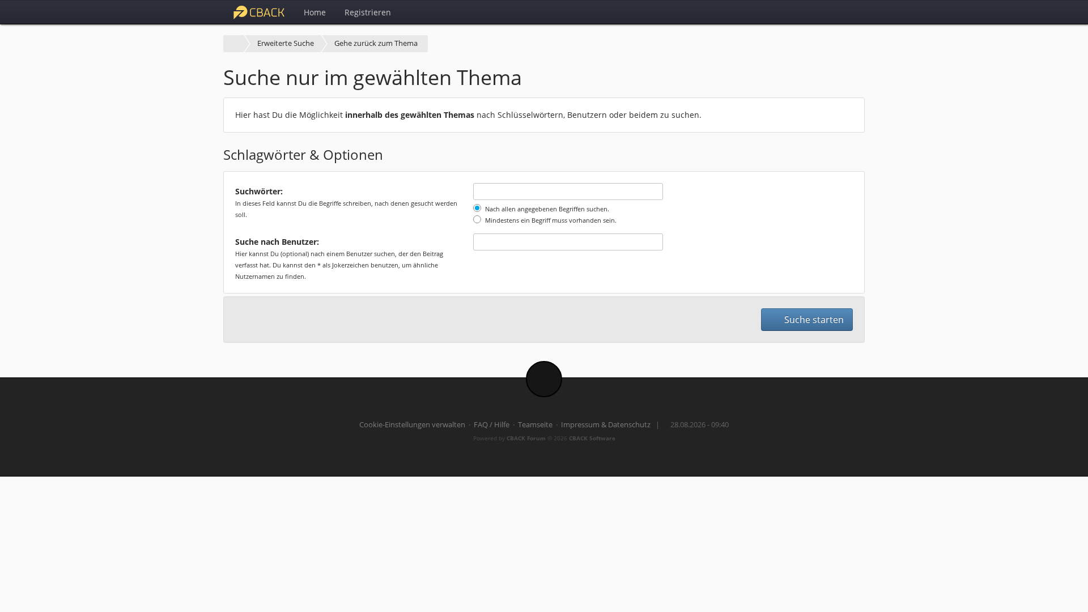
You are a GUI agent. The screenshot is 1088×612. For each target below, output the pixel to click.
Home (315, 12)
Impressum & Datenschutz (606, 425)
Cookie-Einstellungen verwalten (412, 425)
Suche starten (813, 319)
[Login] (852, 12)
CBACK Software (592, 438)
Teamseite (535, 425)
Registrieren (368, 12)
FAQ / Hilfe (491, 425)
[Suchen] (827, 12)
